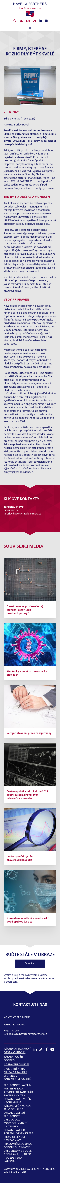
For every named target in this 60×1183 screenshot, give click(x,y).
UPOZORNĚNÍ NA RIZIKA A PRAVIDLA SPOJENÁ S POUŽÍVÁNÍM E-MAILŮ (17, 1074)
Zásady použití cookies (14, 1059)
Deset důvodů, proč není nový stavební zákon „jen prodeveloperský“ (25, 610)
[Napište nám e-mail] (46, 21)
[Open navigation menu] (30, 28)
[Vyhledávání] (14, 20)
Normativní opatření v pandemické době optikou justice (28, 920)
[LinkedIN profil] (40, 21)
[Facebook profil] (48, 1049)
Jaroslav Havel (20, 125)
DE (34, 21)
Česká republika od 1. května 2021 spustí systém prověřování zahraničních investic (27, 795)
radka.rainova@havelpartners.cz (28, 1034)
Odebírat (30, 963)
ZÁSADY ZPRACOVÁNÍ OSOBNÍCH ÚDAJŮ (17, 1051)
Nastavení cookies (16, 1065)
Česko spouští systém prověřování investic (20, 858)
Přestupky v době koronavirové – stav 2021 (27, 673)
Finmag (16, 119)
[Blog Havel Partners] (42, 1049)
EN (28, 21)
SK (21, 21)
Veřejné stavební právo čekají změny (29, 733)
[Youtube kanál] (53, 1049)
